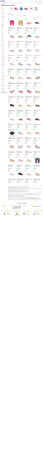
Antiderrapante (3, 18)
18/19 (18, 15)
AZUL (3, 49)
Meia (2, 10)
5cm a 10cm (3, 58)
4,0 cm (3, 69)
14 (9, 15)
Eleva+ (3, 80)
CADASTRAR (21, 446)
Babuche (3, 19)
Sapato (3, 13)
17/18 (15, 15)
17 (2, 30)
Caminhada (3, 21)
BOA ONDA (3, 44)
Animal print (3, 85)
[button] (4, 57)
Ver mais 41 (2, 35)
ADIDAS (3, 38)
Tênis (3, 14)
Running (3, 74)
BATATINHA (3, 41)
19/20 (21, 15)
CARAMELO (3, 53)
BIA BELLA (3, 42)
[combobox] (18, 1)
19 (2, 33)
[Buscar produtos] (28, 1)
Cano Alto (3, 22)
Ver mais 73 (2, 45)
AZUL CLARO (3, 50)
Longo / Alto (3, 61)
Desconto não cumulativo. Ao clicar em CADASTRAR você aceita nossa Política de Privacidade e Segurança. (22, 445)
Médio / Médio (3, 59)
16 (2, 29)
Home (1, 4)
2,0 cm (3, 66)
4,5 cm (3, 70)
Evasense (3, 81)
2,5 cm (3, 67)
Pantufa (3, 11)
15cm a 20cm (3, 62)
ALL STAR (3, 39)
